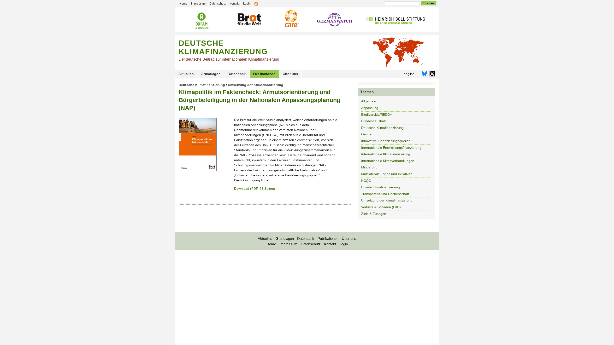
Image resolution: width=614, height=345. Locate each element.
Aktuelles (186, 74)
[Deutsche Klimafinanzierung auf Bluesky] (424, 75)
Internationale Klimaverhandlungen (387, 161)
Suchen (428, 3)
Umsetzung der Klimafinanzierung (255, 85)
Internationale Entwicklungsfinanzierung (391, 148)
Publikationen (264, 74)
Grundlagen (210, 74)
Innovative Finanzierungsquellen (385, 141)
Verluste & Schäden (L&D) (381, 207)
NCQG (366, 181)
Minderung (369, 167)
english (409, 74)
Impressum (288, 244)
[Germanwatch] (334, 20)
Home (271, 244)
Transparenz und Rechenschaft (385, 194)
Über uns (290, 74)
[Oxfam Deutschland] (201, 20)
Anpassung (369, 108)
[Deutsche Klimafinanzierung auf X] (432, 75)
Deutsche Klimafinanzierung (202, 85)
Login (343, 244)
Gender (367, 134)
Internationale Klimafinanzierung (385, 154)
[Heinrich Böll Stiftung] (395, 20)
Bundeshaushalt (373, 121)
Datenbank (237, 74)
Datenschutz (311, 244)
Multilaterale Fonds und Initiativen (386, 174)
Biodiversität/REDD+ (376, 114)
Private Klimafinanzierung (380, 187)
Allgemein (368, 101)
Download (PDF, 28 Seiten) (254, 188)
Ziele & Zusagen (373, 214)
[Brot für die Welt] (248, 19)
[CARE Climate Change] (291, 18)
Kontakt (330, 244)
